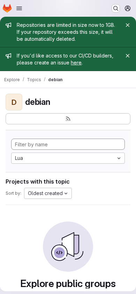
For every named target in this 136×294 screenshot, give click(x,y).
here (76, 62)
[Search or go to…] (116, 8)
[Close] (127, 25)
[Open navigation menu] (19, 8)
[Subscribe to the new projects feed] (68, 118)
